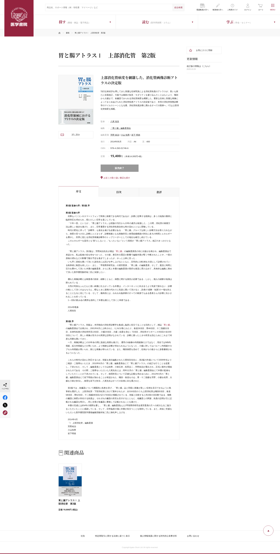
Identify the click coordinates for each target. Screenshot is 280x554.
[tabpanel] (75, 100)
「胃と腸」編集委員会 (120, 128)
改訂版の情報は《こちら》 (199, 66)
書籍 (67, 33)
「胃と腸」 (119, 251)
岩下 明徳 (135, 135)
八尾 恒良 (114, 121)
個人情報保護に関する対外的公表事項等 (158, 536)
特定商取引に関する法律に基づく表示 (112, 536)
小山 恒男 (125, 135)
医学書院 (19, 18)
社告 (83, 536)
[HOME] (59, 32)
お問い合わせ (193, 536)
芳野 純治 (114, 135)
